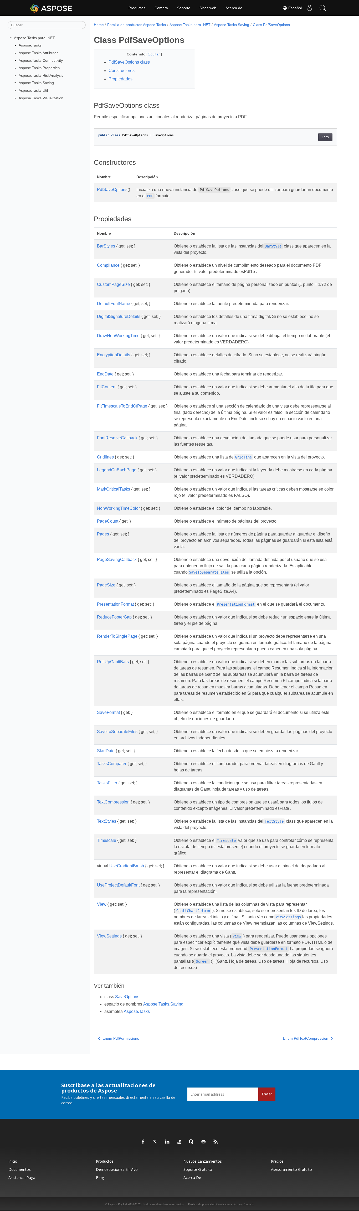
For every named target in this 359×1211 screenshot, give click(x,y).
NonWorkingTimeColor (118, 508)
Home (99, 25)
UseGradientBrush (126, 866)
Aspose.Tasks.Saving (36, 83)
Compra (161, 8)
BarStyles (106, 246)
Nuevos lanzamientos (202, 1161)
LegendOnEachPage (116, 470)
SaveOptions (127, 996)
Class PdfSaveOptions (271, 25)
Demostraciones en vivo (117, 1169)
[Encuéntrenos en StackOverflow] (179, 1141)
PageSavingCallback (117, 559)
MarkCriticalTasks (113, 489)
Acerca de (233, 8)
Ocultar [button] (154, 54)
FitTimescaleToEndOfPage (122, 406)
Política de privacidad (201, 1204)
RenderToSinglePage (117, 636)
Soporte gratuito (197, 1169)
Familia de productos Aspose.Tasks (136, 25)
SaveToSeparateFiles (117, 731)
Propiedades (120, 79)
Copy (325, 137)
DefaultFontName (113, 303)
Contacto (248, 1204)
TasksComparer (111, 763)
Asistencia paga (21, 1177)
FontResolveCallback (117, 438)
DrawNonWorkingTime (118, 335)
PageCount (107, 521)
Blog (100, 1177)
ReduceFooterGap (114, 617)
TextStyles (106, 821)
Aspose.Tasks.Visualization (41, 98)
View (101, 904)
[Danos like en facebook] (143, 1141)
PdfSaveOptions (112, 189)
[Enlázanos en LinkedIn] (167, 1141)
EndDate (105, 374)
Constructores (122, 70)
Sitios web (207, 8)
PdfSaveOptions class (129, 62)
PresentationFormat (115, 604)
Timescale (106, 840)
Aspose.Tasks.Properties (39, 68)
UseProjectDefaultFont (118, 885)
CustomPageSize (113, 284)
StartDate (106, 751)
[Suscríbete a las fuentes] (215, 1141)
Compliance (108, 265)
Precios (277, 1161)
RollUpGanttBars (113, 661)
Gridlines (105, 457)
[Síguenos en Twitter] (155, 1141)
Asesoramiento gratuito (291, 1169)
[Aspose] (51, 7)
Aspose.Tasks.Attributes (38, 53)
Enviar (267, 1093)
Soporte (183, 8)
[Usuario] (309, 8)
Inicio (12, 1161)
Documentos (19, 1169)
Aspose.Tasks (30, 45)
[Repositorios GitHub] (203, 1141)
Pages (103, 534)
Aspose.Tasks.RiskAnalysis (41, 75)
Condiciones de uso (229, 1204)
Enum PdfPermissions (120, 1038)
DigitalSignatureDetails (118, 316)
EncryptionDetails (113, 355)
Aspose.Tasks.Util (33, 90)
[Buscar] (322, 8)
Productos (137, 8)
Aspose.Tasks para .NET (34, 38)
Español (294, 8)
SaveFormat (108, 712)
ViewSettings (109, 936)
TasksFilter (107, 783)
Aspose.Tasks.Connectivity (41, 60)
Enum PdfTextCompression (305, 1038)
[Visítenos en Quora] (191, 1141)
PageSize (106, 585)
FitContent (106, 387)
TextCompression (113, 802)
